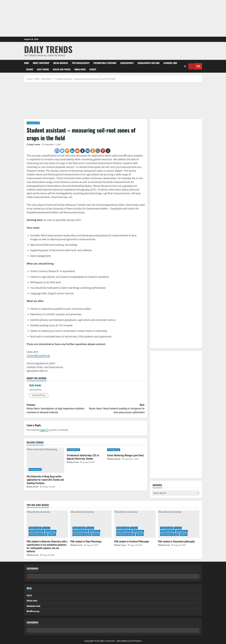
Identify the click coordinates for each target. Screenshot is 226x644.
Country (46, 528)
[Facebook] (57, 150)
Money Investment (41, 63)
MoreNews (122, 640)
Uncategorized (33, 123)
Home (26, 63)
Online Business (60, 63)
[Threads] (108, 150)
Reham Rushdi (114, 459)
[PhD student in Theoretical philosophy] (178, 524)
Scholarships (127, 63)
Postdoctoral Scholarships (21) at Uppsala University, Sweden (83, 457)
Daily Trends (48, 49)
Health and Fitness (61, 69)
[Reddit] (77, 150)
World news (80, 69)
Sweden (52, 534)
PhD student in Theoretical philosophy (176, 541)
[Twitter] (62, 150)
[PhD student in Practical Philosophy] (135, 524)
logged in (44, 429)
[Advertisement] (113, 18)
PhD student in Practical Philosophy (131, 541)
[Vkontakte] (87, 150)
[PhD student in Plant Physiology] (91, 524)
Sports (92, 69)
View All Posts (39, 395)
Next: (117, 408)
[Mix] (67, 150)
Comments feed (33, 605)
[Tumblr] (82, 150)
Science (29, 69)
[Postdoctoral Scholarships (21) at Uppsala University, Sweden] (85, 450)
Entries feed (32, 600)
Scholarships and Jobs (148, 63)
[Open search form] (185, 66)
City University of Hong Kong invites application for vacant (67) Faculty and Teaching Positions (45, 480)
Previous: (55, 408)
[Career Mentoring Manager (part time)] (126, 450)
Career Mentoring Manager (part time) (125, 455)
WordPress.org (33, 611)
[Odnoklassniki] (92, 150)
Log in (29, 595)
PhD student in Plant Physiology (85, 541)
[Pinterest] (103, 150)
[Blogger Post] (97, 150)
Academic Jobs (170, 63)
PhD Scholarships (80, 63)
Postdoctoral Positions (104, 63)
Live (198, 66)
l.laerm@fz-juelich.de (38, 355)
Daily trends (43, 69)
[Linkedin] (72, 150)
